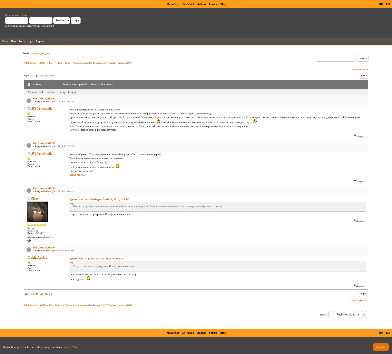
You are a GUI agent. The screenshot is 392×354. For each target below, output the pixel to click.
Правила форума (40, 53)
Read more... (77, 174)
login (14, 15)
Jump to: (323, 315)
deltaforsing (39, 257)
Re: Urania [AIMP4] (44, 98)
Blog (223, 4)
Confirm (380, 347)
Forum (213, 4)
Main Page (173, 4)
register (23, 15)
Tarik (111, 63)
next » (365, 69)
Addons (201, 4)
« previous (357, 69)
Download (188, 4)
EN (388, 4)
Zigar (35, 198)
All (41, 75)
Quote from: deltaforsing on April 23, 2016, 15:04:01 (100, 199)
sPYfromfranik (41, 108)
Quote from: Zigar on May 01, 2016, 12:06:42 (96, 258)
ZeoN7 (104, 63)
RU (381, 4)
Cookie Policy (71, 346)
